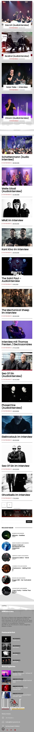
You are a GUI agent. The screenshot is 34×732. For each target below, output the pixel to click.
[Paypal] (11, 730)
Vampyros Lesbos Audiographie (20, 555)
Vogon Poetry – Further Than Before (21, 591)
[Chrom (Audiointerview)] (17, 106)
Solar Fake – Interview (17, 87)
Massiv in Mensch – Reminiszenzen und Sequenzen (18, 546)
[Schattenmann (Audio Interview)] (17, 145)
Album (13, 536)
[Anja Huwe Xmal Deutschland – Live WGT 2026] (6, 695)
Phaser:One (16, 640)
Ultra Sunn (16, 647)
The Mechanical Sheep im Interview (15, 311)
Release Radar (7, 528)
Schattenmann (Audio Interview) (15, 158)
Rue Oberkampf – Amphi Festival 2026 (20, 688)
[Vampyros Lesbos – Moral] (6, 557)
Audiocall (15, 661)
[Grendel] (6, 654)
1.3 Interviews (14, 27)
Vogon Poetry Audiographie (19, 588)
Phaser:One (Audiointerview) (12, 406)
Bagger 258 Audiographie (18, 578)
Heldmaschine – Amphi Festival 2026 (22, 681)
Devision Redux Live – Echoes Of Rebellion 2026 (22, 674)
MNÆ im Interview (12, 220)
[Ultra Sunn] (6, 646)
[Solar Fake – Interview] (17, 75)
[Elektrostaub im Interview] (17, 425)
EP (12, 570)
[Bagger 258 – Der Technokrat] (6, 579)
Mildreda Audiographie (18, 533)
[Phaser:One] (6, 639)
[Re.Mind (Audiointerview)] (17, 44)
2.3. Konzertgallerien (18, 671)
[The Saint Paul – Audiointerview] (17, 266)
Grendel (15, 654)
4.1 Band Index (16, 638)
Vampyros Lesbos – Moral (20, 558)
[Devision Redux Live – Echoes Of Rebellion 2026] (6, 673)
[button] (3, 729)
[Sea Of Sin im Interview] (17, 454)
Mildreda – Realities (18, 535)
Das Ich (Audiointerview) (17, 25)
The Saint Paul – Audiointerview (11, 280)
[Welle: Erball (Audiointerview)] (17, 176)
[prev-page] (4, 505)
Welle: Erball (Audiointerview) (12, 190)
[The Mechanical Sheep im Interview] (17, 298)
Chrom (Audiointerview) (17, 118)
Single (14, 558)
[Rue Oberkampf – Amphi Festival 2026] (6, 688)
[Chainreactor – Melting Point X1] (6, 568)
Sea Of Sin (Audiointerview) (12, 375)
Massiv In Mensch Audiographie (20, 543)
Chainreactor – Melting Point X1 (21, 569)
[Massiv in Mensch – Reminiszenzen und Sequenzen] (6, 546)
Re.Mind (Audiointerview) (17, 56)
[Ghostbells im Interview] (17, 483)
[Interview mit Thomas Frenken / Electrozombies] (17, 330)
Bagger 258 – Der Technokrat (21, 580)
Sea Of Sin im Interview (15, 466)
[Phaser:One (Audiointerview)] (17, 393)
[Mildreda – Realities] (6, 535)
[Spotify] (15, 730)
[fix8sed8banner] (17, 513)
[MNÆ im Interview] (17, 208)
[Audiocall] (6, 661)
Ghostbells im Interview (16, 495)
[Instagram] (7, 730)
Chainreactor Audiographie (19, 566)
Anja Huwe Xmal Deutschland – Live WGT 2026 (22, 695)
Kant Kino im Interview (15, 249)
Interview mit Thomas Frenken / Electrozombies (17, 343)
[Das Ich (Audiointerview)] (17, 13)
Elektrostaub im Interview (17, 436)
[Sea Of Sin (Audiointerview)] (17, 361)
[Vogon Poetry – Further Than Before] (6, 590)
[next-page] (9, 505)
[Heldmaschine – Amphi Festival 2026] (6, 681)
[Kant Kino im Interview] (17, 237)
